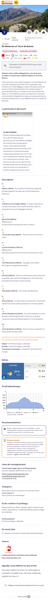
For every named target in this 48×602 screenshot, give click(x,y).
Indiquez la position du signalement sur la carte (26, 556)
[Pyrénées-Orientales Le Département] (22, 2)
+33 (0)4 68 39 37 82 (9, 449)
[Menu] (45, 2)
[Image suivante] (45, 16)
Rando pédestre (15, 39)
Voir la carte (22, 596)
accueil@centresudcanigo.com (13, 447)
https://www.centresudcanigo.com (15, 444)
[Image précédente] (2, 16)
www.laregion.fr (8, 463)
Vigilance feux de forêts (22, 425)
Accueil (6, 39)
